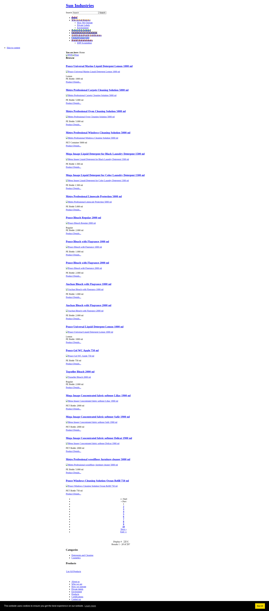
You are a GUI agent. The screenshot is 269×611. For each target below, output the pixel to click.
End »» (123, 532)
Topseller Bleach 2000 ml (80, 371)
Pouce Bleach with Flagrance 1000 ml (87, 241)
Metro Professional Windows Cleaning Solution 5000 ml (98, 132)
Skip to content (13, 48)
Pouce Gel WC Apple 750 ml (82, 350)
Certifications (77, 597)
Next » (124, 529)
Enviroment (76, 591)
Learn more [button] (90, 606)
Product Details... (73, 82)
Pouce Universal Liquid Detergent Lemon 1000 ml (94, 326)
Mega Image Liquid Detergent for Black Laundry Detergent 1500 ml (105, 153)
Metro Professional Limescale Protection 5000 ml (94, 196)
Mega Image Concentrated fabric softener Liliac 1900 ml (98, 395)
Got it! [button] (260, 606)
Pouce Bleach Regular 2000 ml (83, 217)
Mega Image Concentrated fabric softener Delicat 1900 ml (99, 438)
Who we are (76, 584)
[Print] (75, 54)
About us (75, 581)
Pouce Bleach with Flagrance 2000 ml (87, 262)
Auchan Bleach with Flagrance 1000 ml (88, 284)
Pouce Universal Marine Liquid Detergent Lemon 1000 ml (99, 66)
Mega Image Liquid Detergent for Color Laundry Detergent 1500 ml (105, 175)
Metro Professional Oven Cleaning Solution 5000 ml (96, 111)
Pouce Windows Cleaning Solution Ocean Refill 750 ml (97, 480)
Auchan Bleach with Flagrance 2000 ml (88, 305)
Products (75, 594)
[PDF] (69, 54)
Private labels (77, 589)
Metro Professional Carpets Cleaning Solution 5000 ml (97, 90)
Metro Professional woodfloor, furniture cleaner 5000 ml (98, 459)
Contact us (76, 599)
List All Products (73, 571)
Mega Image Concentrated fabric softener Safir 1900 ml (98, 416)
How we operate (78, 586)
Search (69, 12)
